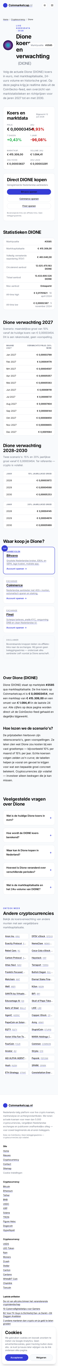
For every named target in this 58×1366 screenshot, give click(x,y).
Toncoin (7, 1287)
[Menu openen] (52, 5)
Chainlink (7, 1283)
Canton (6, 1270)
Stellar (6, 1265)
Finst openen (29, 206)
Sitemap (7, 1168)
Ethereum (8, 1190)
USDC (6, 1204)
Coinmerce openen (29, 198)
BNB (5, 1199)
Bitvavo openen (29, 191)
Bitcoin (6, 1186)
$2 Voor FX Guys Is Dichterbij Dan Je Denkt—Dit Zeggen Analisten (27, 1315)
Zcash (6, 1261)
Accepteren (17, 1357)
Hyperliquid (9, 1230)
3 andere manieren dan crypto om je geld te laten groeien (28, 1322)
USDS (6, 1243)
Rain (5, 1252)
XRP (5, 1208)
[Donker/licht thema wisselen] (44, 5)
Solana (6, 1212)
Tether (6, 1195)
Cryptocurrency (18, 19)
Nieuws (7, 1155)
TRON (6, 1217)
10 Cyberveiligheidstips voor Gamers (21, 1308)
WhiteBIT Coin (10, 1278)
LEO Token (8, 1248)
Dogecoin (8, 1225)
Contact (7, 1164)
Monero (7, 1257)
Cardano (7, 1274)
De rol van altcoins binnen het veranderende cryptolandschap (25, 1303)
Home (5, 19)
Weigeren (41, 1357)
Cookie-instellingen (12, 1172)
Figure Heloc (9, 1221)
